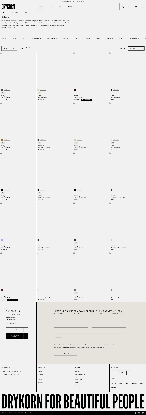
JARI (39, 246)
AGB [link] (30, 412)
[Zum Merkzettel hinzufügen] (33, 54)
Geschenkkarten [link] (78, 387)
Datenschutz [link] (22, 412)
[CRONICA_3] (55, 120)
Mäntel (99, 38)
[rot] (2, 290)
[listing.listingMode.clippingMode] (26, 48)
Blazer (87, 38)
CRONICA (113, 246)
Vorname (57, 326)
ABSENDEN (65, 353)
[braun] (2, 90)
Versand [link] (76, 371)
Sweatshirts (134, 38)
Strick (65, 38)
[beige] (38, 90)
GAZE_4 (3, 96)
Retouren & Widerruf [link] (80, 374)
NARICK (40, 196)
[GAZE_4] (18, 70)
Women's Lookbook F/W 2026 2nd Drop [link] (12, 374)
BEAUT (76, 96)
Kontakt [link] (76, 382)
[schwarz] (2, 190)
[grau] (75, 290)
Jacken (110, 38)
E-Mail (56, 332)
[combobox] (107, 6)
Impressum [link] (12, 412)
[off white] (38, 290)
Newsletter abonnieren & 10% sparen (72, 1)
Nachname (96, 326)
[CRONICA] (55, 270)
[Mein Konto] (122, 6)
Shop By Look (52, 38)
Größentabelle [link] (78, 379)
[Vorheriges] (1, 70)
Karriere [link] (40, 382)
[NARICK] (55, 170)
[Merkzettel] (136, 6)
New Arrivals (35, 38)
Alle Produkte (18, 38)
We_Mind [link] (40, 374)
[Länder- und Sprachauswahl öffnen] (129, 6)
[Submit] (98, 6)
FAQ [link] (75, 377)
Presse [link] (40, 379)
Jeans (121, 38)
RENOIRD (113, 196)
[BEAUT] (91, 70)
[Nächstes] (34, 70)
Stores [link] (40, 371)
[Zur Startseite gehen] (15, 6)
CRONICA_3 (41, 146)
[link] (17, 329)
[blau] (2, 240)
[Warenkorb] (142, 6)
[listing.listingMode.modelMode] (29, 48)
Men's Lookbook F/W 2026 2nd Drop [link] (11, 371)
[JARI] (55, 220)
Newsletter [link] (77, 385)
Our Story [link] (40, 377)
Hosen (76, 38)
